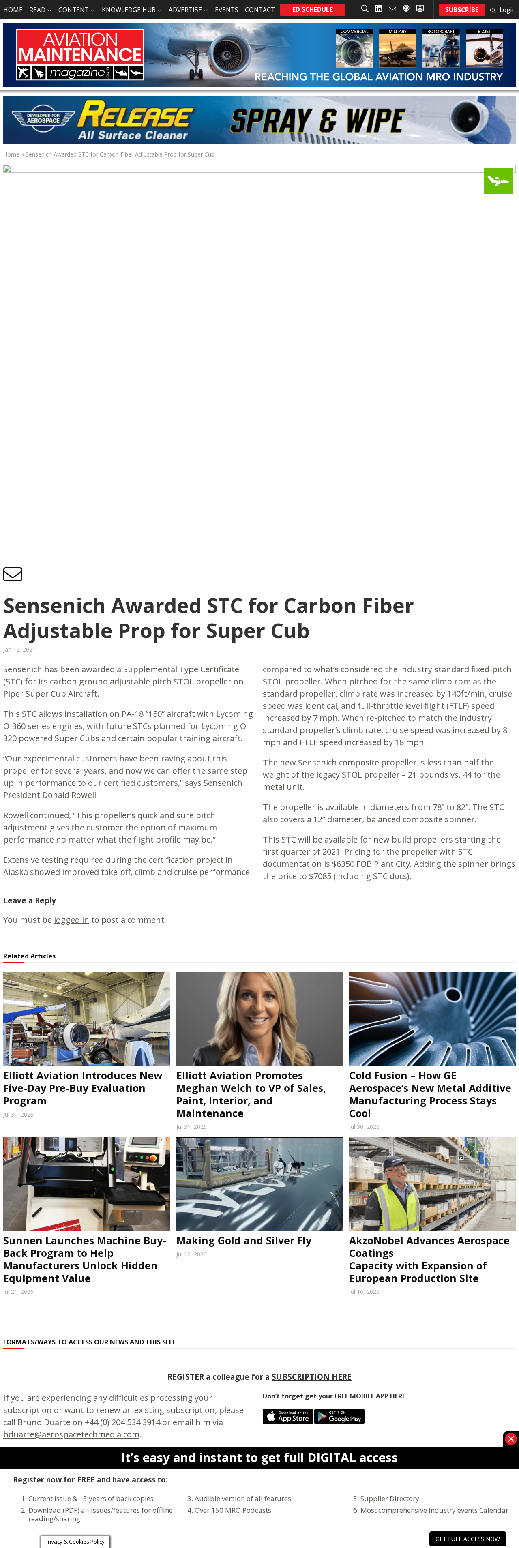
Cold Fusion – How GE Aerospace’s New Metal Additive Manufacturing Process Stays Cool (430, 1093)
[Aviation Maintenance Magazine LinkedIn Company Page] (378, 9)
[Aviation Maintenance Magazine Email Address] (392, 9)
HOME (13, 10)
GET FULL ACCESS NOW (467, 1539)
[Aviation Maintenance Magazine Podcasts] (406, 9)
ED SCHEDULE (312, 9)
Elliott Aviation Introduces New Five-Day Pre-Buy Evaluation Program (82, 1087)
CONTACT (260, 10)
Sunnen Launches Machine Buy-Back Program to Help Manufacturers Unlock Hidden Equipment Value (84, 1258)
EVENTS (226, 10)
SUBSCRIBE (461, 10)
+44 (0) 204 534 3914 (122, 1422)
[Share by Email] (12, 575)
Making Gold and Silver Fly (243, 1240)
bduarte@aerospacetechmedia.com (71, 1434)
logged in (71, 919)
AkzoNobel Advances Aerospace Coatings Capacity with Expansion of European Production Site (429, 1258)
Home (11, 154)
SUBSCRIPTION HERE (312, 1377)
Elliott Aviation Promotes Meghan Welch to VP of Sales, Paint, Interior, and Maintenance (251, 1093)
